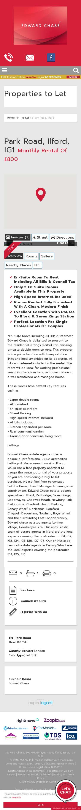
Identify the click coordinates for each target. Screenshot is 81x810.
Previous (10, 245)
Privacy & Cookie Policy (55, 776)
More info (16, 797)
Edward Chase (19, 683)
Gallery (47, 256)
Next (72, 245)
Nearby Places (18, 265)
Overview (14, 256)
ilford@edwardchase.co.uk (57, 760)
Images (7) (19, 237)
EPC (37, 265)
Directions (64, 237)
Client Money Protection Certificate (40, 782)
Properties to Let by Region (34, 774)
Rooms (31, 256)
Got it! (41, 804)
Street (42, 237)
